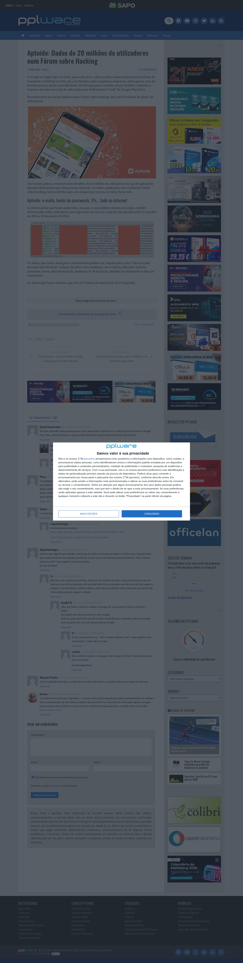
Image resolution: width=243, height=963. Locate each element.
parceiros (89, 458)
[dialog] (121, 481)
